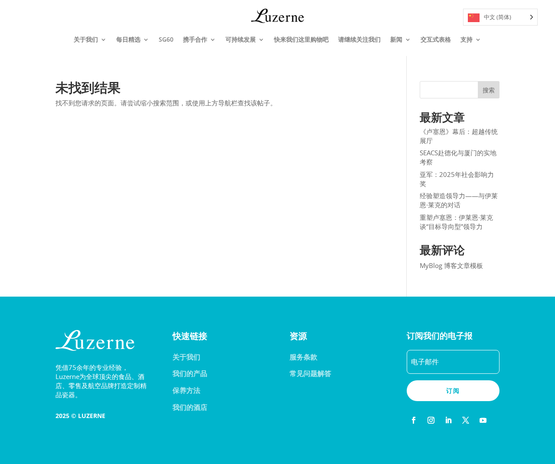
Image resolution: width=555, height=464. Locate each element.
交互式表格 (436, 39)
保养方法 (186, 390)
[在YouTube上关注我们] (483, 420)
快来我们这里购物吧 (301, 39)
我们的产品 (190, 373)
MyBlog (431, 265)
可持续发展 (240, 39)
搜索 (489, 90)
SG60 (166, 39)
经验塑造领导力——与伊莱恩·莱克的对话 (459, 200)
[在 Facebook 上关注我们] (414, 420)
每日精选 (128, 39)
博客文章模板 (463, 265)
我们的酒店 (190, 407)
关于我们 (86, 39)
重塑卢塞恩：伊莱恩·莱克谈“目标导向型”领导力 (456, 222)
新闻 (396, 39)
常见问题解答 (310, 373)
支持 (466, 39)
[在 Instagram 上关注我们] (431, 420)
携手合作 (195, 39)
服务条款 (303, 357)
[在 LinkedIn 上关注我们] (448, 420)
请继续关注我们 (359, 39)
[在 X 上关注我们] (466, 420)
